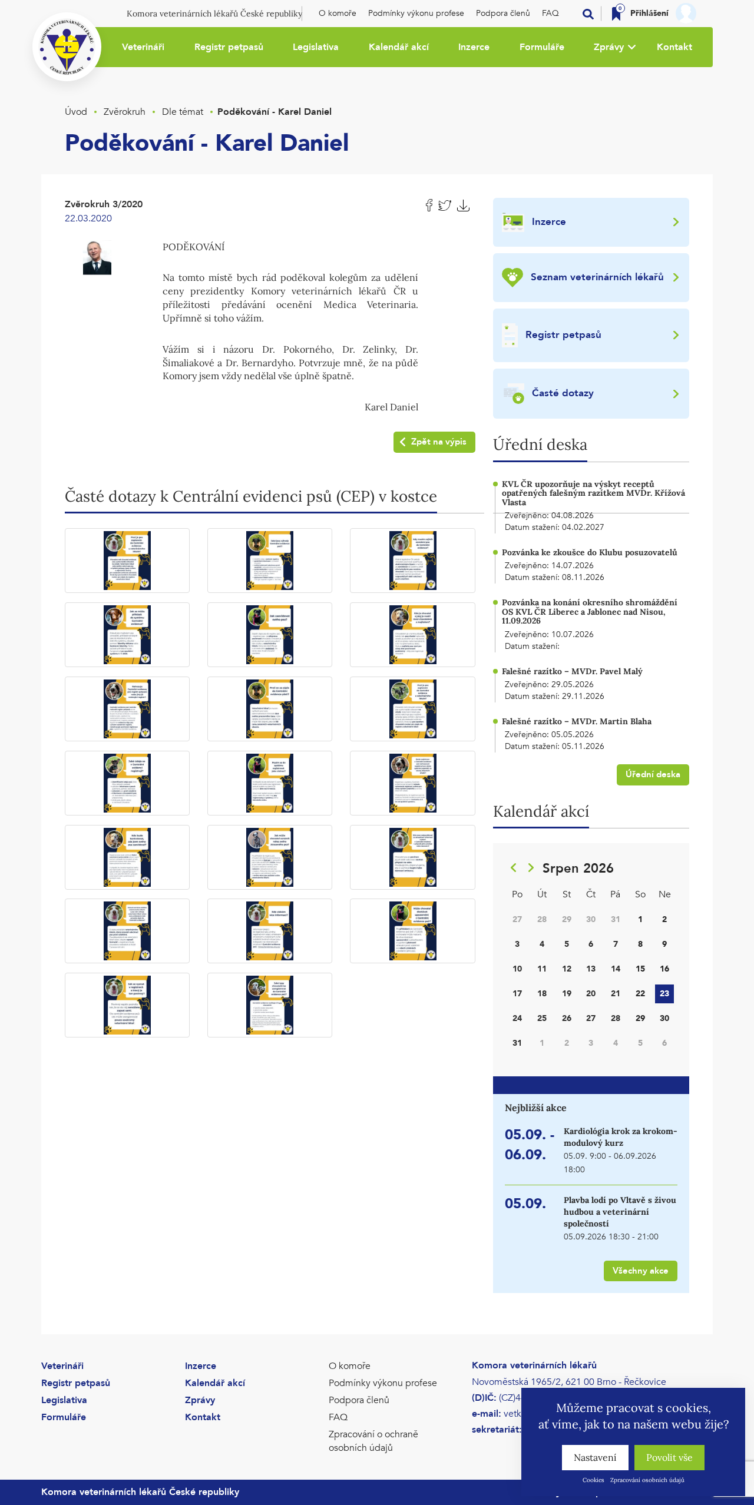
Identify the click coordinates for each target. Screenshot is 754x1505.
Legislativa (316, 47)
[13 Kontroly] (127, 857)
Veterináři (143, 47)
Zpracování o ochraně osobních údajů (373, 1441)
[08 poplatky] (269, 709)
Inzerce (474, 47)
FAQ (550, 13)
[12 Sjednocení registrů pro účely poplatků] (412, 783)
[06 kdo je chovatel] (412, 634)
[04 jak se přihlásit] (127, 634)
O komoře (337, 13)
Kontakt (674, 47)
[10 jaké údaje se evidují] (127, 783)
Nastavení (595, 1457)
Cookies (593, 1480)
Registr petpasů (228, 47)
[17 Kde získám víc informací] (269, 931)
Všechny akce (641, 1271)
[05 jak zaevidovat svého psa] (269, 634)
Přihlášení (649, 13)
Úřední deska (653, 774)
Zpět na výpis (439, 441)
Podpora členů (503, 13)
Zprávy (609, 47)
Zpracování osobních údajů (647, 1480)
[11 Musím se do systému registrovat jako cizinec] (269, 783)
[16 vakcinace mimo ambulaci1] (127, 931)
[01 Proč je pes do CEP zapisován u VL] (127, 560)
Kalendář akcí (399, 47)
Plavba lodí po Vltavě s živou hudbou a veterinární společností (620, 1212)
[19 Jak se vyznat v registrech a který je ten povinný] (127, 1005)
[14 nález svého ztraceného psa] (269, 857)
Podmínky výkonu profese (416, 13)
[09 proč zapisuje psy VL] (412, 709)
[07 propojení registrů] (127, 709)
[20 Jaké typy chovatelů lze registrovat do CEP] (269, 1005)
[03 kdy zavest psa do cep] (412, 560)
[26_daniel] (96, 256)
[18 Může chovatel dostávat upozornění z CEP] (412, 931)
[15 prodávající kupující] (412, 857)
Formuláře (542, 47)
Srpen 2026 (578, 868)
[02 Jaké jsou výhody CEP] (269, 560)
